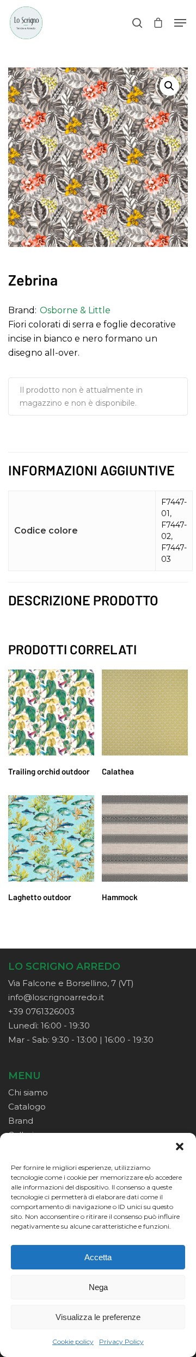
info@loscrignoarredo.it (56, 997)
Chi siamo (28, 1092)
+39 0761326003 (41, 1011)
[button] (179, 1146)
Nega (98, 1287)
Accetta (98, 1257)
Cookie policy (73, 1341)
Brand (20, 1121)
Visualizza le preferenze (98, 1317)
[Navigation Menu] (180, 22)
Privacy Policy (121, 1341)
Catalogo (27, 1106)
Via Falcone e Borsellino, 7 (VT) (71, 983)
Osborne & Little (75, 310)
